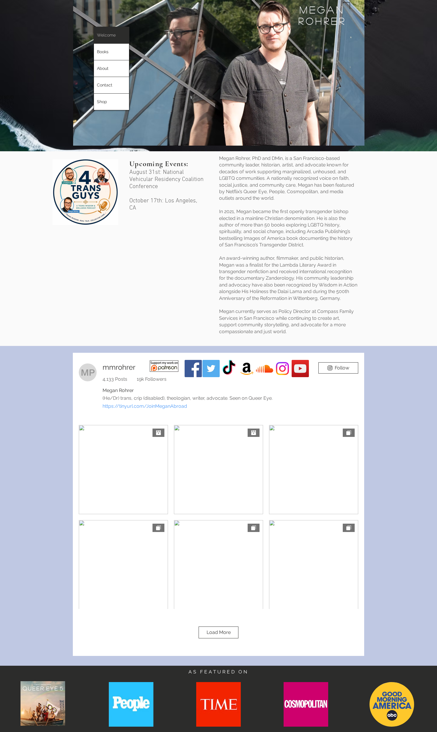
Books (103, 51)
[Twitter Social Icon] (211, 368)
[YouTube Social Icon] (300, 368)
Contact (104, 85)
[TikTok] (229, 368)
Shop (102, 101)
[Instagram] (282, 368)
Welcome (106, 35)
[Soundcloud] (264, 368)
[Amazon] (246, 368)
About (103, 68)
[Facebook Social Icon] (193, 368)
